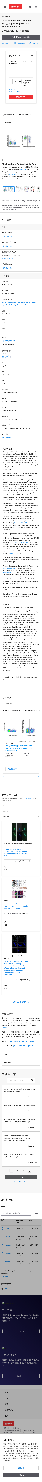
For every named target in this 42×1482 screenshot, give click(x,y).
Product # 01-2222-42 (20, 542)
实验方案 (36, 43)
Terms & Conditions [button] (21, 1182)
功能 (5, 1054)
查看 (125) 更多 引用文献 (21, 1002)
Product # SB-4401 (20, 523)
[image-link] (21, 141)
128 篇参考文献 (23, 31)
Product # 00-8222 (9, 568)
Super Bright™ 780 (8, 341)
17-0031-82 (23, 169)
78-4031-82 (13, 174)
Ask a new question (21, 1177)
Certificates (21, 43)
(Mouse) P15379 (28, 1041)
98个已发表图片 (9, 31)
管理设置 (21, 1468)
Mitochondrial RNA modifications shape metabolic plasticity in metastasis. (16, 906)
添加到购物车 (21, 97)
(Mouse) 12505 (28, 1046)
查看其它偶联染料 (9, 344)
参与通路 (7, 1062)
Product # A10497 (14, 553)
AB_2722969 (6, 437)
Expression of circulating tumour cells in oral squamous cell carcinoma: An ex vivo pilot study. (16, 852)
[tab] (21, 1054)
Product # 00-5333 (9, 572)
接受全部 (21, 1475)
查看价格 (12, 89)
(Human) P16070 (15, 1041)
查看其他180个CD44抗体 (21, 37)
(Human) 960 (17, 1046)
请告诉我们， (29, 799)
